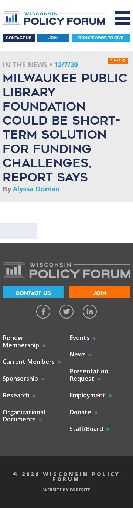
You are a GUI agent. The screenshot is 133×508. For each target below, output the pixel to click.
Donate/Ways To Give (100, 37)
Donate (80, 412)
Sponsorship (20, 379)
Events (79, 338)
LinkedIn (90, 312)
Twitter (66, 312)
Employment (87, 395)
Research (16, 395)
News (77, 354)
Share (116, 60)
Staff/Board (86, 429)
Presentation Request (88, 375)
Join (53, 37)
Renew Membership (21, 341)
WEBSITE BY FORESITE (66, 490)
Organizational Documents (24, 416)
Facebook (43, 312)
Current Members (29, 362)
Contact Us (18, 37)
